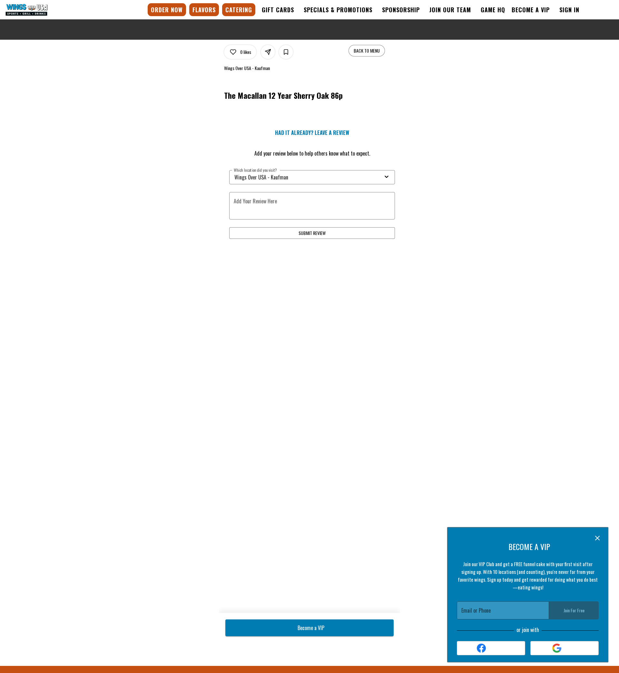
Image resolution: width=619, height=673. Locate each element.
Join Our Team (450, 9)
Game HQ (493, 9)
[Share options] (268, 52)
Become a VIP (531, 9)
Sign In (569, 9)
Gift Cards (278, 9)
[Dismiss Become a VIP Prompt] (597, 538)
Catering (238, 9)
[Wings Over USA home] (34, 10)
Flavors (204, 9)
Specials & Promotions (338, 9)
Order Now (167, 9)
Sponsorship (401, 9)
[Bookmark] (286, 52)
